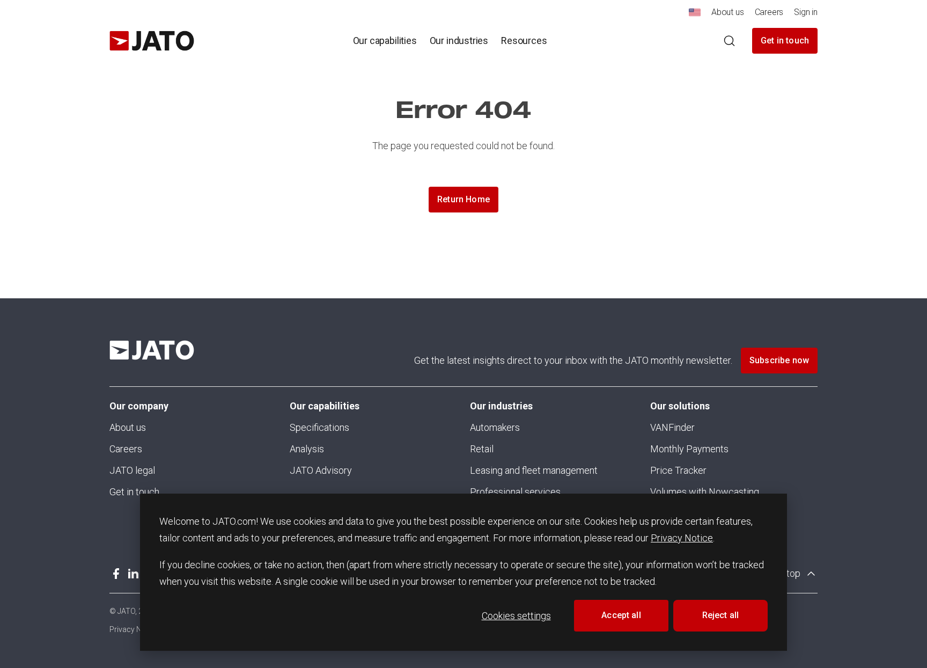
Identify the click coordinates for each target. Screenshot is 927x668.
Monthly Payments (689, 448)
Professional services (515, 491)
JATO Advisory (321, 470)
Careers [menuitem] (769, 12)
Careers (125, 448)
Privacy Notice (682, 538)
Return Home (463, 199)
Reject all (720, 615)
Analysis (307, 448)
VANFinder (672, 427)
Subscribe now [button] (779, 360)
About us (127, 427)
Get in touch (785, 40)
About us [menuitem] (727, 12)
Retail (482, 448)
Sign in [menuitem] (806, 12)
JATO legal (132, 470)
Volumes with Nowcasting (704, 491)
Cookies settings (516, 615)
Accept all (621, 615)
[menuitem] (695, 15)
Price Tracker (678, 470)
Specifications (319, 427)
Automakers (495, 427)
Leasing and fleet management (534, 470)
